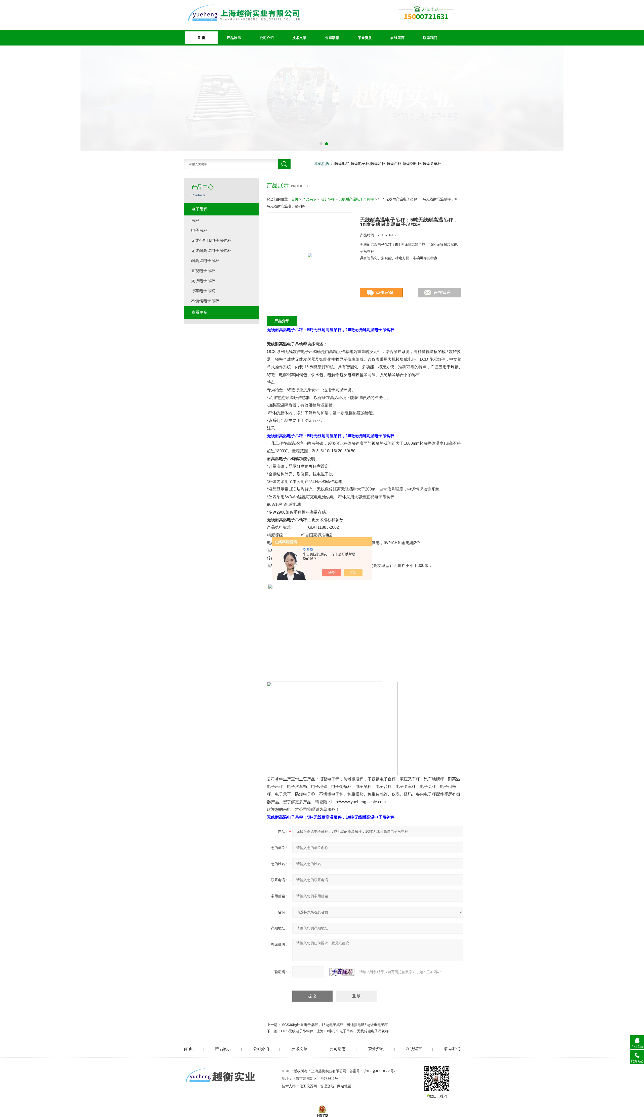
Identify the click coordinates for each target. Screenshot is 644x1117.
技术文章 (299, 38)
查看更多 (199, 312)
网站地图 (344, 1086)
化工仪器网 (308, 1086)
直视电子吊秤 (203, 271)
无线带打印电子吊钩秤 (211, 240)
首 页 (188, 1049)
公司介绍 (267, 38)
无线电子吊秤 (203, 281)
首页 (294, 199)
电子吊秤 (327, 199)
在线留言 (397, 38)
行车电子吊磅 (203, 291)
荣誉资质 (365, 38)
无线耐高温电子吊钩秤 (356, 199)
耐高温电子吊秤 (205, 260)
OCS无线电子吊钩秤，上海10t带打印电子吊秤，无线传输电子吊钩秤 (335, 1031)
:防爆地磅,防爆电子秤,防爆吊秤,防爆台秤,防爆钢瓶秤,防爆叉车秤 (387, 164)
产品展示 (234, 38)
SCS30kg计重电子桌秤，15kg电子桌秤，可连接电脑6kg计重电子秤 (335, 1025)
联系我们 (430, 38)
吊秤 (195, 220)
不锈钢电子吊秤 (205, 301)
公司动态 (332, 38)
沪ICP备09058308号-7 (380, 1071)
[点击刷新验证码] (341, 972)
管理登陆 (327, 1086)
